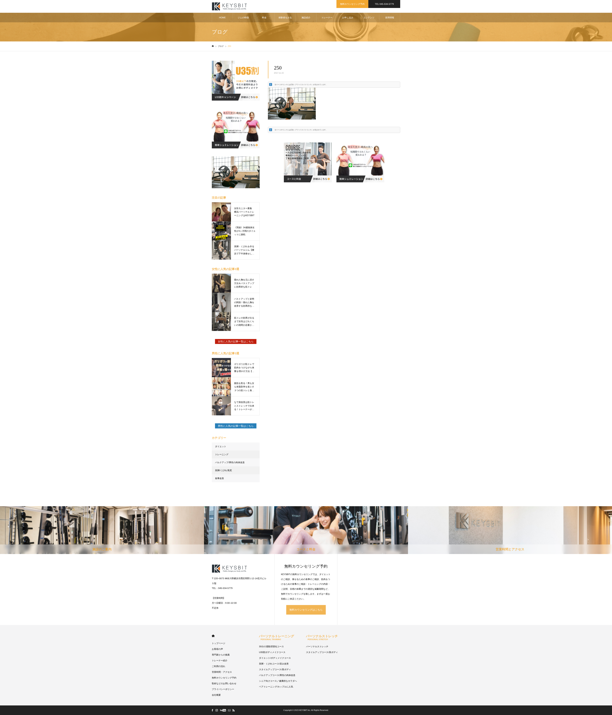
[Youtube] (222, 710)
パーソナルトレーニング (276, 637)
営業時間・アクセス (222, 672)
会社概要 (216, 695)
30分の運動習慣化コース (271, 646)
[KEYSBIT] (230, 6)
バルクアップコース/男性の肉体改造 (277, 675)
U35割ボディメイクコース (272, 652)
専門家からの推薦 (221, 654)
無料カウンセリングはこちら (306, 609)
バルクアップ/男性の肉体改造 (230, 462)
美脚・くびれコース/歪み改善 (274, 663)
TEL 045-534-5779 (384, 4)
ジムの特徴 (243, 17)
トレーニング (221, 454)
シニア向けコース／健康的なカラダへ (278, 681)
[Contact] (229, 710)
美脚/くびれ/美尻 (223, 470)
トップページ (218, 643)
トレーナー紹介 (219, 660)
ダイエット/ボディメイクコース (275, 658)
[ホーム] (213, 46)
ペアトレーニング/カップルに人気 (276, 686)
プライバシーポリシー (223, 689)
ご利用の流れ (218, 666)
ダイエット (220, 446)
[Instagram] (216, 710)
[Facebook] (212, 710)
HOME (222, 17)
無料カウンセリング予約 (352, 4)
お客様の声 (217, 649)
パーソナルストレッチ (322, 637)
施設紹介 (306, 17)
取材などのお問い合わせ (224, 683)
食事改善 (219, 478)
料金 (264, 17)
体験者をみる (285, 17)
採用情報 (389, 17)
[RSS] (233, 710)
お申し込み (347, 17)
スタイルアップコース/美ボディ (275, 669)
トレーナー (326, 17)
